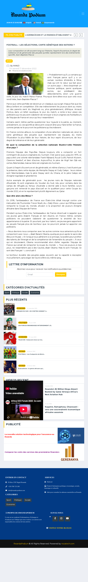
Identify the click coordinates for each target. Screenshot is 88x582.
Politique (15, 293)
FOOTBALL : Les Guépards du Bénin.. (31, 354)
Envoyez (60, 274)
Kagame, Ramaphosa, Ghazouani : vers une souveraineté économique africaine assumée (62, 409)
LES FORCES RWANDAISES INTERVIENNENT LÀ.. (35, 325)
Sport (9, 61)
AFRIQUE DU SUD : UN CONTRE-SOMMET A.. (31, 311)
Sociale (25, 293)
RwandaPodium (21, 544)
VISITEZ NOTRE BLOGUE (60, 528)
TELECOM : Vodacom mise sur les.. (30, 340)
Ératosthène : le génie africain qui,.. (31, 368)
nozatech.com (67, 544)
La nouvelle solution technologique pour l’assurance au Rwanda (29, 435)
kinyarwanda (49, 22)
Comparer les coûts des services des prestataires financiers (32, 452)
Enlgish (28, 22)
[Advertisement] (44, 566)
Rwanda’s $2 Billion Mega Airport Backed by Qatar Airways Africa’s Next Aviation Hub (61, 392)
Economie (35, 293)
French (38, 22)
